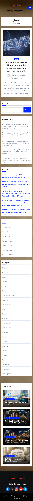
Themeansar (16, 498)
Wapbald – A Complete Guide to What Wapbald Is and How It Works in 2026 (16, 212)
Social (4, 351)
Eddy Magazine (16, 11)
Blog (16, 59)
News (4, 337)
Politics (4, 341)
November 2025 (7, 255)
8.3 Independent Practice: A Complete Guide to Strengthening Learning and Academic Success (15, 126)
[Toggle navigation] (2, 8)
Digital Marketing (8, 295)
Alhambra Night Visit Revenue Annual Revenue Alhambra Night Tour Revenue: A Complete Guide (16, 143)
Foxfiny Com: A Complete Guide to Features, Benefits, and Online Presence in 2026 (16, 160)
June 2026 (6, 227)
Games (4, 314)
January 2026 (7, 246)
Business (5, 272)
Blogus (26, 496)
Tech (3, 360)
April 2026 (5, 232)
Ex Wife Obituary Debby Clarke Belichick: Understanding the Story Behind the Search (16, 152)
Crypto (4, 282)
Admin (12, 75)
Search (5, 104)
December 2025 (7, 250)
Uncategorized (7, 374)
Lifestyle (5, 332)
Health (4, 318)
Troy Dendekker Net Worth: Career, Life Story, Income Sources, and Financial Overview (15, 135)
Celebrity (5, 277)
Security (5, 346)
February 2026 (7, 241)
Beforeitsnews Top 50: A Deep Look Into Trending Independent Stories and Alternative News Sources (15, 203)
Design (4, 291)
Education (5, 300)
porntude (5, 209)
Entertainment (7, 305)
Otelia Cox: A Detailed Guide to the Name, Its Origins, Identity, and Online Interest (16, 184)
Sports (4, 355)
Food (4, 309)
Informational (7, 328)
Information (6, 323)
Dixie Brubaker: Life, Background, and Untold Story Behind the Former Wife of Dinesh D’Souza (16, 193)
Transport (5, 369)
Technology (6, 364)
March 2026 (6, 236)
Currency (5, 286)
